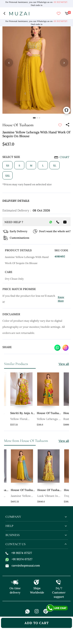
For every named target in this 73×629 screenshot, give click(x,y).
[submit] (60, 125)
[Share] (67, 125)
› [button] (64, 62)
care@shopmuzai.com (26, 565)
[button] (34, 118)
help (9, 526)
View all (64, 364)
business (12, 535)
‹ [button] (9, 62)
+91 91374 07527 (21, 553)
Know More (61, 299)
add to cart (37, 623)
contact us (15, 544)
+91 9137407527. (60, 2)
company (13, 517)
